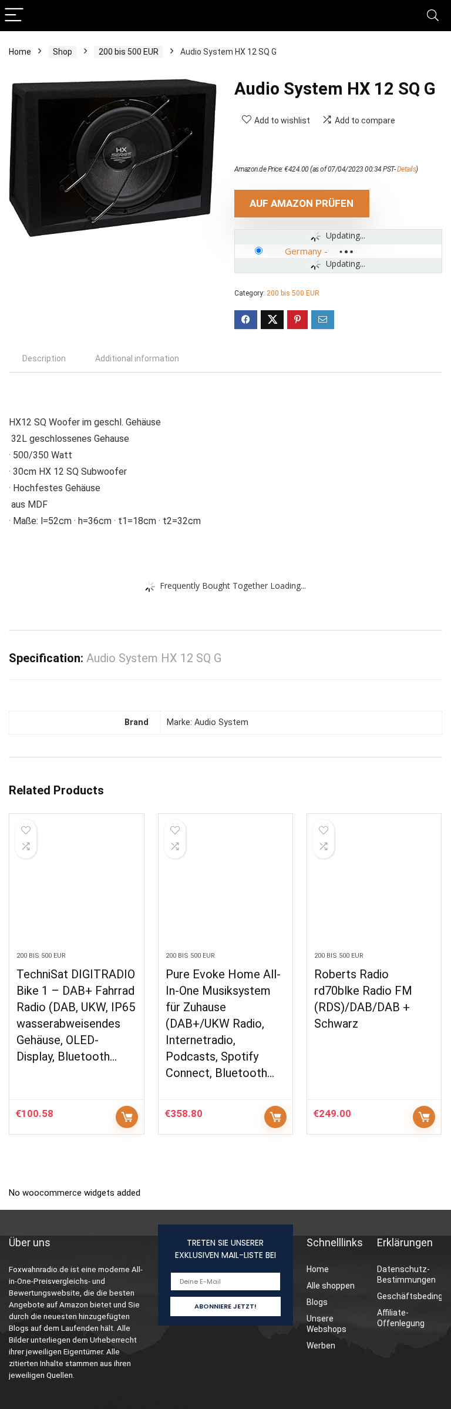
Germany (303, 251)
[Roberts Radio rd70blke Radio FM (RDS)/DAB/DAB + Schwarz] (374, 888)
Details (406, 169)
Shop (62, 51)
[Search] (433, 15)
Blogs (317, 1302)
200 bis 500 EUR (129, 51)
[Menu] (14, 15)
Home (20, 51)
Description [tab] (44, 358)
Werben (321, 1345)
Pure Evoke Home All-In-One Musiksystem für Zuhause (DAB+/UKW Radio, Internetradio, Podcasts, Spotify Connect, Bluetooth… (223, 1023)
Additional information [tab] (137, 358)
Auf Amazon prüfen (302, 203)
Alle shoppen (331, 1285)
